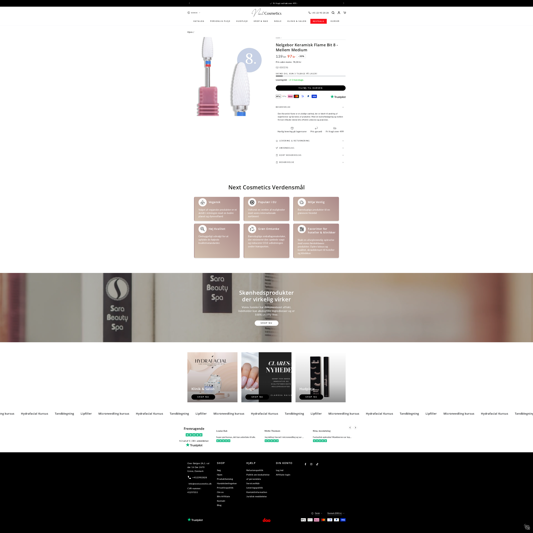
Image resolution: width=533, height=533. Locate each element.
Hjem (190, 32)
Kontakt (221, 500)
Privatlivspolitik (225, 487)
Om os (220, 492)
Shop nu (266, 323)
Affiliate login (283, 474)
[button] (333, 13)
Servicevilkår (253, 483)
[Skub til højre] (343, 3)
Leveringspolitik (254, 487)
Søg (219, 470)
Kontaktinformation (256, 492)
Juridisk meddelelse (256, 496)
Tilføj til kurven (311, 88)
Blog (219, 505)
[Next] (355, 427)
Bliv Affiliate (223, 496)
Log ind (279, 470)
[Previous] (350, 427)
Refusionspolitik (254, 470)
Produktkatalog (225, 479)
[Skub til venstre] (189, 3)
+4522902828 (199, 477)
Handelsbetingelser (227, 483)
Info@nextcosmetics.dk (200, 483)
